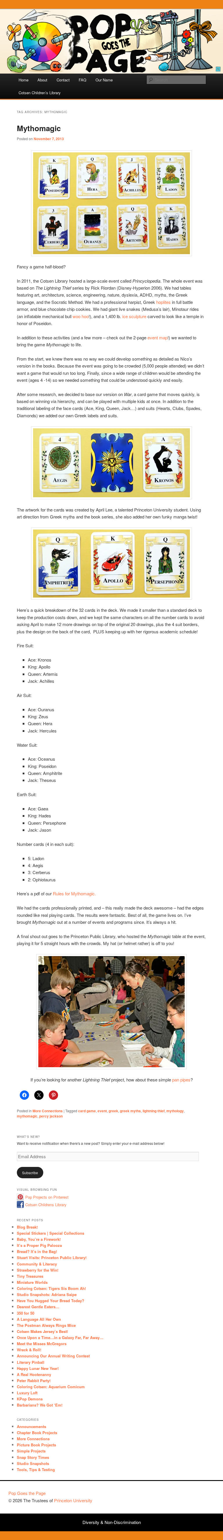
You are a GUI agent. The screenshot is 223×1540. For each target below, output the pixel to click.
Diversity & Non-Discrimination (111, 1522)
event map (158, 337)
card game (87, 1110)
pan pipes (181, 1079)
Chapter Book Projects (37, 1432)
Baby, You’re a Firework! (39, 1239)
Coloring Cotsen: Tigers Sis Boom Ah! (51, 1288)
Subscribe (30, 1172)
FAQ (82, 80)
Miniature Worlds (32, 1282)
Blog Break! (27, 1227)
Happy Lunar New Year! (38, 1368)
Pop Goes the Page (27, 1493)
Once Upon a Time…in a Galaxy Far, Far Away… (60, 1337)
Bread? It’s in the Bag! (37, 1251)
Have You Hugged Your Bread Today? (50, 1300)
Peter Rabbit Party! (34, 1380)
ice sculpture (134, 316)
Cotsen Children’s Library (40, 92)
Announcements (31, 1426)
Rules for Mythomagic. (74, 893)
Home (23, 80)
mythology (175, 1110)
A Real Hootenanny (34, 1374)
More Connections (48, 1110)
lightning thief (154, 1110)
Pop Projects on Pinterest (47, 1197)
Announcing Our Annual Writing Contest (53, 1356)
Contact (63, 80)
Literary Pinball (30, 1362)
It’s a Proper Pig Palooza (39, 1245)
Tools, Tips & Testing (36, 1469)
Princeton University (193, 1496)
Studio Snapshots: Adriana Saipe (47, 1294)
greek (113, 1110)
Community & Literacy (37, 1264)
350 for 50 (25, 1313)
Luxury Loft (27, 1392)
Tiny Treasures (30, 1276)
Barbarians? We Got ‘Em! (39, 1405)
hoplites (163, 302)
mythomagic (27, 1116)
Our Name (104, 80)
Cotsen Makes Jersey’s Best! (42, 1331)
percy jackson (51, 1116)
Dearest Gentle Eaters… (38, 1306)
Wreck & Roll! (29, 1349)
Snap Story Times (33, 1457)
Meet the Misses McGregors (41, 1343)
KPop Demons (30, 1399)
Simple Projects (31, 1451)
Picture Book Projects (36, 1445)
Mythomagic (39, 128)
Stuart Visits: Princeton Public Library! (52, 1257)
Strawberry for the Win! (37, 1270)
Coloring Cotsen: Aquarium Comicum (51, 1386)
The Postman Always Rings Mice (46, 1325)
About (42, 80)
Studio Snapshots (33, 1463)
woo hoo (81, 316)
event (102, 1110)
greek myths (130, 1110)
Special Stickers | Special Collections (50, 1233)
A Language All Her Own (39, 1319)
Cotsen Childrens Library (45, 1204)
